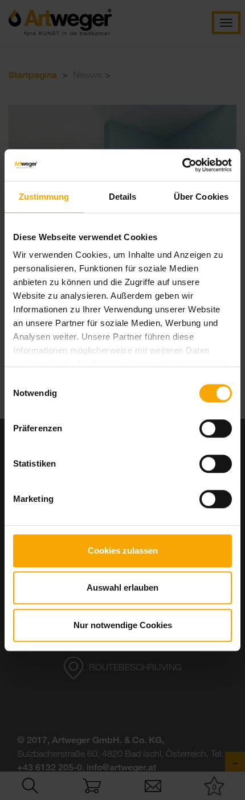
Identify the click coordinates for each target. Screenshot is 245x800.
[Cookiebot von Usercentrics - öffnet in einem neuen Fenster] (182, 165)
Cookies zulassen (123, 550)
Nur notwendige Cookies (123, 625)
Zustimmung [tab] (44, 196)
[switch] (215, 428)
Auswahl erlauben (122, 587)
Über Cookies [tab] (201, 196)
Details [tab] (123, 196)
